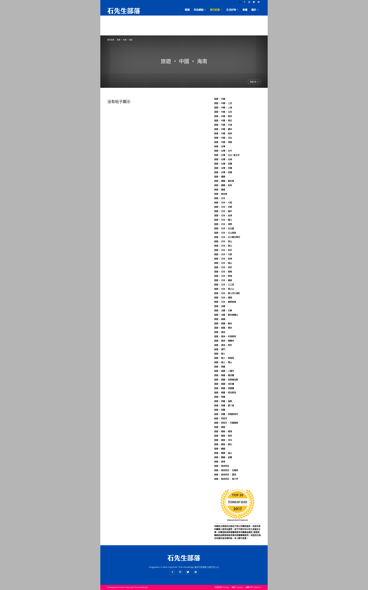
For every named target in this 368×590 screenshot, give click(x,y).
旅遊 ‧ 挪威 (219, 189)
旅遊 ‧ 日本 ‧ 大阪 (223, 202)
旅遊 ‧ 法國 (219, 306)
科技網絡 (199, 9)
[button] (240, 2)
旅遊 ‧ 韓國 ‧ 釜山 (223, 453)
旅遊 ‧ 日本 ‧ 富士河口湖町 (227, 293)
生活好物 (231, 9)
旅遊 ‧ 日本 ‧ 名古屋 (224, 228)
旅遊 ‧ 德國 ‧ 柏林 (223, 185)
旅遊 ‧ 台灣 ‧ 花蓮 (223, 168)
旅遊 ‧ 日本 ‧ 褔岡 (223, 297)
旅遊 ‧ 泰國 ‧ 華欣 (223, 328)
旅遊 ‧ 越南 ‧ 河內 (223, 440)
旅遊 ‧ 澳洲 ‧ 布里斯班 (225, 336)
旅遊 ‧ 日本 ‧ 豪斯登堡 (225, 302)
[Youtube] (258, 2)
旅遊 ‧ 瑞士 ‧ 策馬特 (224, 358)
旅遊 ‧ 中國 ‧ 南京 (223, 116)
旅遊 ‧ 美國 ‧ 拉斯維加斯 (226, 379)
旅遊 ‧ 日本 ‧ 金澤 (223, 215)
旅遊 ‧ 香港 (219, 461)
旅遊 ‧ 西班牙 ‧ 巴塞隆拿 (226, 423)
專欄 (245, 9)
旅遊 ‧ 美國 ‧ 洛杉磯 (224, 384)
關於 (253, 9)
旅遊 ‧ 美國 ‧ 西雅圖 (224, 388)
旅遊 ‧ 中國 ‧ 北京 (223, 112)
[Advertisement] (184, 25)
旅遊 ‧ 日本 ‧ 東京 (223, 267)
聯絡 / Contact (237, 587)
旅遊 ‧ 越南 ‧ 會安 (223, 436)
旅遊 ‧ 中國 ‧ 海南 (223, 142)
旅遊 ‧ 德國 (219, 176)
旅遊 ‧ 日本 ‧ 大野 (223, 254)
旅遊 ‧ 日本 (219, 198)
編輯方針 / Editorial (253, 587)
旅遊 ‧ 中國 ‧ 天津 (223, 125)
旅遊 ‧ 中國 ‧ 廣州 (223, 129)
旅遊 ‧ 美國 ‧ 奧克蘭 (224, 375)
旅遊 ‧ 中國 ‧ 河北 (223, 138)
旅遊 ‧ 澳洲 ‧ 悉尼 (223, 345)
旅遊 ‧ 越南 (219, 427)
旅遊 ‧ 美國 (219, 366)
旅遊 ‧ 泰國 (219, 319)
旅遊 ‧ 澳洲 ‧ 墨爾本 (224, 341)
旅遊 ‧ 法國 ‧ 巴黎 (223, 310)
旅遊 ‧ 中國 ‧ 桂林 (223, 133)
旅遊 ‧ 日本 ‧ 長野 (223, 224)
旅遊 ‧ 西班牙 (220, 418)
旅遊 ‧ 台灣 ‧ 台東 (223, 159)
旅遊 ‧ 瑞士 (219, 354)
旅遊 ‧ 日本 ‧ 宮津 (223, 259)
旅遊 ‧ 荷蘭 (219, 410)
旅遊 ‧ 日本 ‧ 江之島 (224, 284)
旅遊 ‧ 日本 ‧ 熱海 (223, 276)
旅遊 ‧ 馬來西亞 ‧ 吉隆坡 (226, 470)
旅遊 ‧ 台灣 (219, 146)
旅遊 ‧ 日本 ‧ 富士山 (224, 289)
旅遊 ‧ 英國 (219, 397)
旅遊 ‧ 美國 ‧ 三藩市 (224, 371)
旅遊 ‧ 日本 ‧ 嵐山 (223, 263)
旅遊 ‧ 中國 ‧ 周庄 (223, 120)
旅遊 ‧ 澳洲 (219, 332)
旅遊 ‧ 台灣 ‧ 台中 (223, 151)
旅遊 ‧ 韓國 (219, 449)
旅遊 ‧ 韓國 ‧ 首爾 (223, 457)
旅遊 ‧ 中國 (219, 99)
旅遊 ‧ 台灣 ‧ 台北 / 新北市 (227, 155)
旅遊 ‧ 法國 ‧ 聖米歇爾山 (226, 315)
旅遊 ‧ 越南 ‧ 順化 (223, 444)
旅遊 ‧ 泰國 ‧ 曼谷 (223, 323)
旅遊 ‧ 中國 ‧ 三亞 (223, 103)
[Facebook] (244, 2)
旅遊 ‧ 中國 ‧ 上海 (223, 107)
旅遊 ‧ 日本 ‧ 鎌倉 (223, 280)
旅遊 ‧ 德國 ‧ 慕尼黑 (224, 181)
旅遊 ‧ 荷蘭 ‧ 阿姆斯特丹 (226, 414)
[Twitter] (254, 2)
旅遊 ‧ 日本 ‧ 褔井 (223, 211)
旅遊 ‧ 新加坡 (220, 194)
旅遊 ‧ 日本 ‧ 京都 (223, 207)
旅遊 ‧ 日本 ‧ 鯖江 (223, 220)
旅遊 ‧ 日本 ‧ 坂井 (223, 250)
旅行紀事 (215, 9)
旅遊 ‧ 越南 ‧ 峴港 (223, 431)
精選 (187, 9)
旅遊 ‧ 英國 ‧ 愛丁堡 (224, 405)
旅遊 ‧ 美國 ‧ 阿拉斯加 (225, 392)
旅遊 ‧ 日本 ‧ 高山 (223, 241)
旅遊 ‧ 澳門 (219, 349)
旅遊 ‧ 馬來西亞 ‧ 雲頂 (225, 474)
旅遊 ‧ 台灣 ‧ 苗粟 (223, 172)
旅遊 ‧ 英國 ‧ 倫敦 (223, 401)
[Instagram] (249, 2)
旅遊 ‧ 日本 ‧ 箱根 (223, 271)
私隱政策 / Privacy (222, 587)
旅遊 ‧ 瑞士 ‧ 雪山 (223, 362)
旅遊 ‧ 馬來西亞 (221, 466)
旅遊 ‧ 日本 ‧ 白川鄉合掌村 (227, 237)
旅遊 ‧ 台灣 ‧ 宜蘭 (223, 164)
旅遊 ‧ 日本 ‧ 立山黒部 (225, 233)
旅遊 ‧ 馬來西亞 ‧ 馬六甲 (226, 479)
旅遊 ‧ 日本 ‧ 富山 (223, 246)
